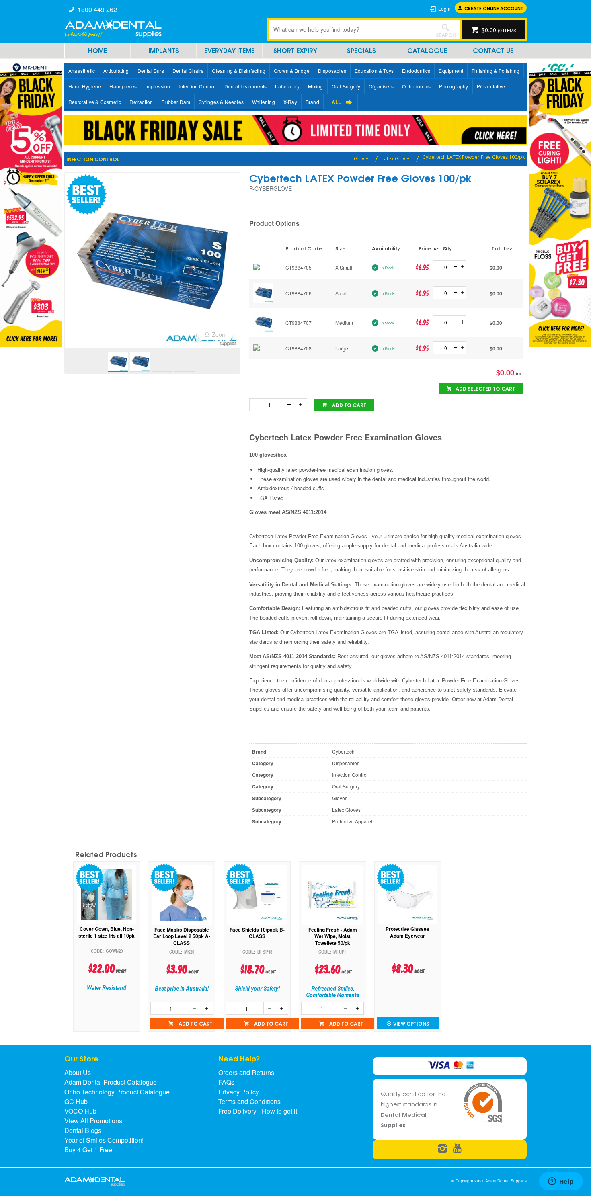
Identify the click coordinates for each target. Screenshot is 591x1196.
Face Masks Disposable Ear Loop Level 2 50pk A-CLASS (181, 936)
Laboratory (287, 86)
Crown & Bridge (292, 70)
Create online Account (493, 7)
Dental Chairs (188, 70)
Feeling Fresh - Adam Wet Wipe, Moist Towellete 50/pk (332, 936)
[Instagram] (442, 1149)
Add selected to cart (485, 388)
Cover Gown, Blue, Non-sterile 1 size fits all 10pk (106, 932)
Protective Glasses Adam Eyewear (407, 932)
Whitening (263, 101)
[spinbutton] (444, 267)
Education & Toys (374, 70)
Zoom (219, 334)
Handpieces (123, 86)
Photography (453, 86)
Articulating (116, 70)
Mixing (315, 86)
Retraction (141, 101)
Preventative (491, 86)
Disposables (332, 70)
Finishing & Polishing (495, 70)
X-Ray (290, 101)
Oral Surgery (346, 86)
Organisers (381, 86)
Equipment (451, 70)
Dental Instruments (245, 86)
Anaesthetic (81, 70)
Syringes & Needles (221, 101)
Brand (312, 101)
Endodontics (416, 70)
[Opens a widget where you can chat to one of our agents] (561, 1182)
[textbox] (349, 29)
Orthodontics (416, 86)
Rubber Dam (175, 101)
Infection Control (197, 86)
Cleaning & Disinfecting (238, 70)
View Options (411, 1023)
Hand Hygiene (84, 86)
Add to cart (348, 405)
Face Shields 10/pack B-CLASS (257, 933)
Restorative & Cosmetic (94, 101)
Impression (157, 86)
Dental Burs (150, 70)
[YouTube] (457, 1149)
